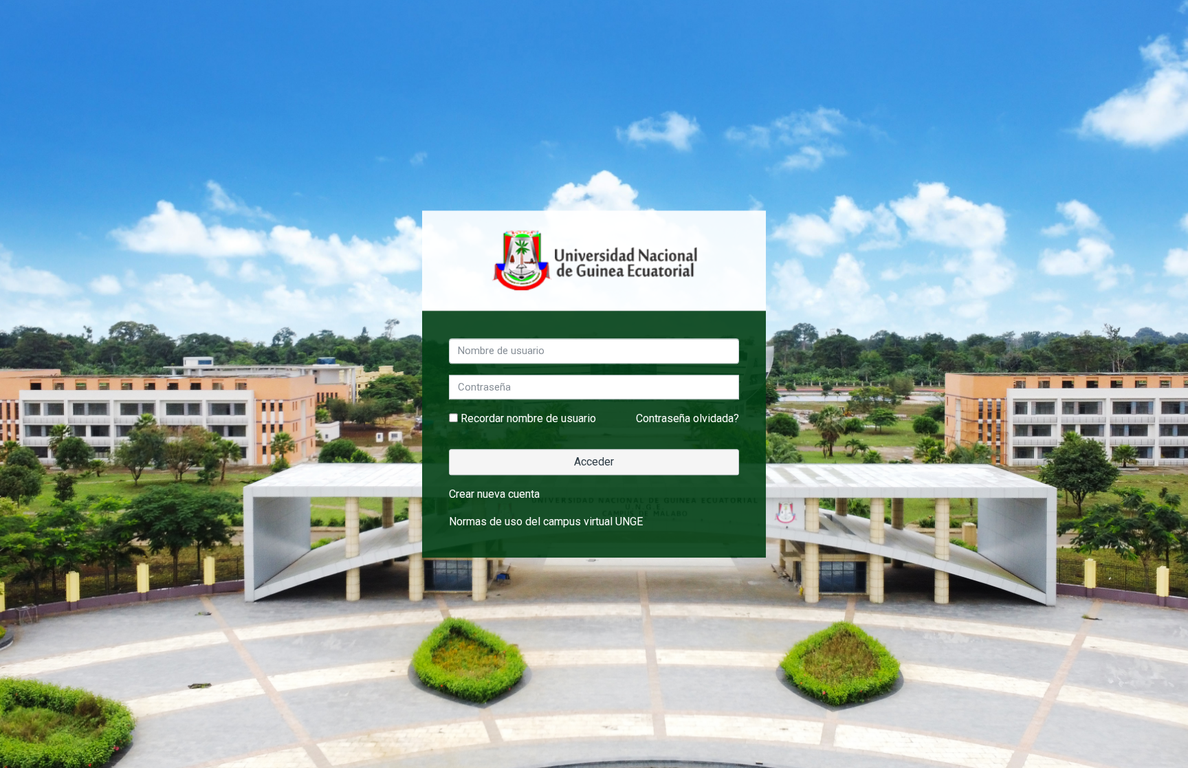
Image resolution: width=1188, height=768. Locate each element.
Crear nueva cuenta (494, 494)
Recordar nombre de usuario (528, 418)
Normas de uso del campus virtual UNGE (546, 521)
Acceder (594, 461)
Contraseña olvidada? (687, 418)
